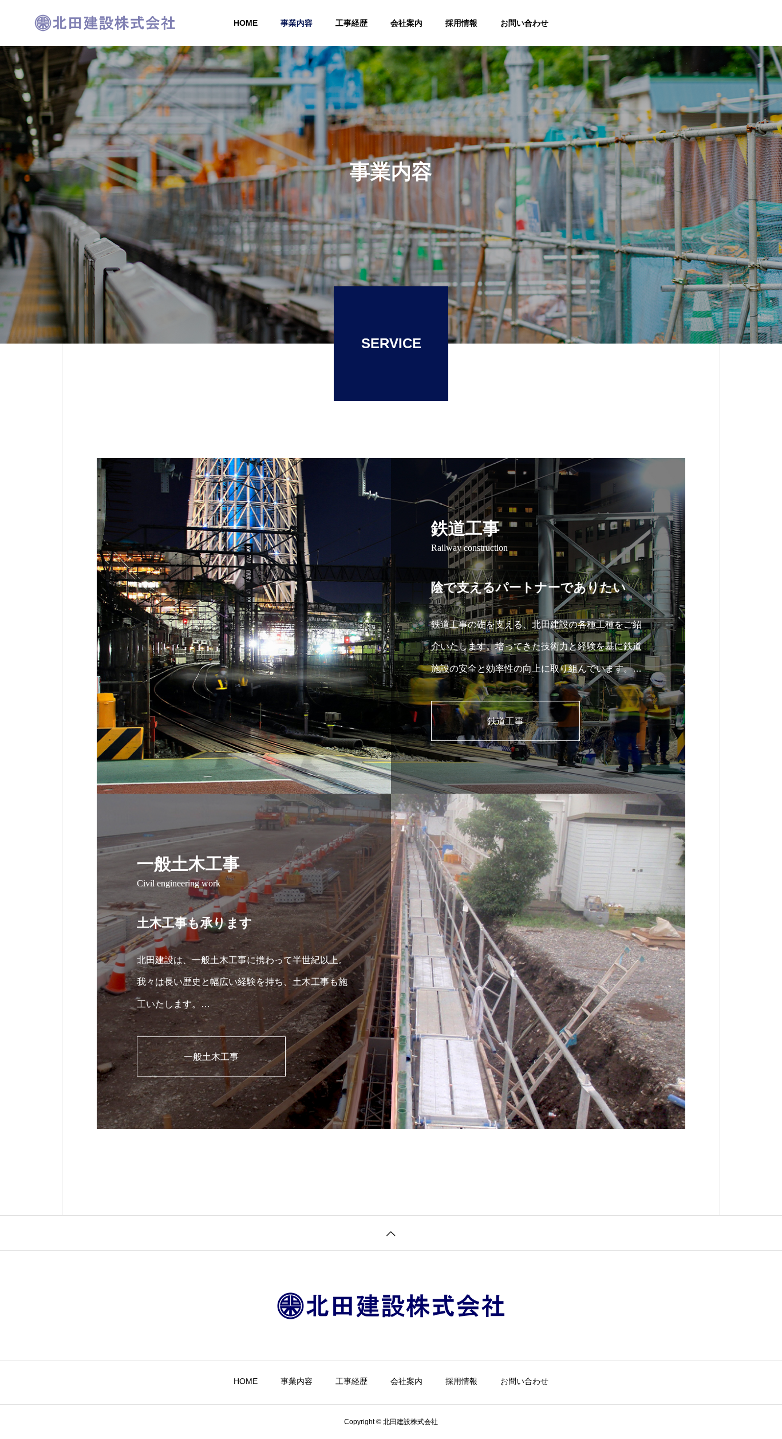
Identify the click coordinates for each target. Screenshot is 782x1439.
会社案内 (406, 22)
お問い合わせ (524, 22)
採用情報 (461, 22)
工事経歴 (351, 22)
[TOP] (391, 1232)
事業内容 (297, 22)
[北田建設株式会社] (105, 23)
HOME (246, 22)
